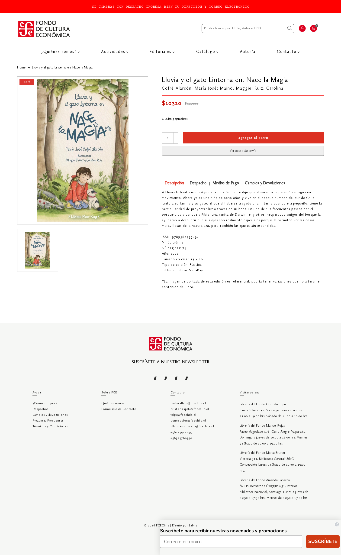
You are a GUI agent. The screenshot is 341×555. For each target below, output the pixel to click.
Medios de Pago (225, 183)
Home (21, 67)
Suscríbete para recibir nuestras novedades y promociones (223, 531)
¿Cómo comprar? (45, 403)
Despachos (40, 409)
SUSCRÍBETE (322, 541)
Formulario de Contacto (118, 409)
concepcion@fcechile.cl (188, 420)
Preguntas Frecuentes (48, 420)
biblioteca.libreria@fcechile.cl (192, 426)
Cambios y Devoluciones (265, 183)
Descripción (174, 183)
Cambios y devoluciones (50, 415)
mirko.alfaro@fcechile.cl (188, 403)
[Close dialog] (337, 524)
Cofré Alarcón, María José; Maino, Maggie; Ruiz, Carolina (222, 88)
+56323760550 (181, 438)
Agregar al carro (253, 138)
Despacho (198, 183)
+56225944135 (181, 432)
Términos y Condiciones (50, 426)
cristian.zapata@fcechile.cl (189, 409)
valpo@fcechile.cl (183, 415)
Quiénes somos (112, 403)
